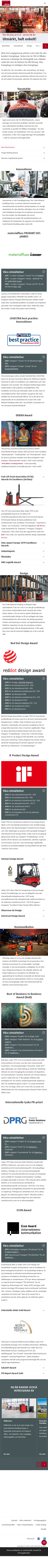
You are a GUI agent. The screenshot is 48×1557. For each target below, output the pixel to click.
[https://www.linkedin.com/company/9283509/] (44, 1539)
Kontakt (43, 1529)
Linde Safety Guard (15, 281)
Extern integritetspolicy (25, 1525)
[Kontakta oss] (44, 1542)
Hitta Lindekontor (25, 1520)
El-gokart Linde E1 (11, 1252)
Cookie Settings (40, 1525)
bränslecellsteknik (11, 369)
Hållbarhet (8, 1421)
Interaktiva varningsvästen (12, 463)
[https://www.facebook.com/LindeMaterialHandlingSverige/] (38, 1539)
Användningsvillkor (8, 1525)
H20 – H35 (17, 287)
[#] (43, 478)
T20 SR (39, 526)
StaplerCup (9, 1047)
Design (29, 46)
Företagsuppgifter (40, 1520)
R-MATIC (41, 276)
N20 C (3, 535)
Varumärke (6, 46)
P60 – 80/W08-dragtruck (23, 682)
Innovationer (18, 46)
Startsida (14, 1520)
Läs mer (7, 1454)
